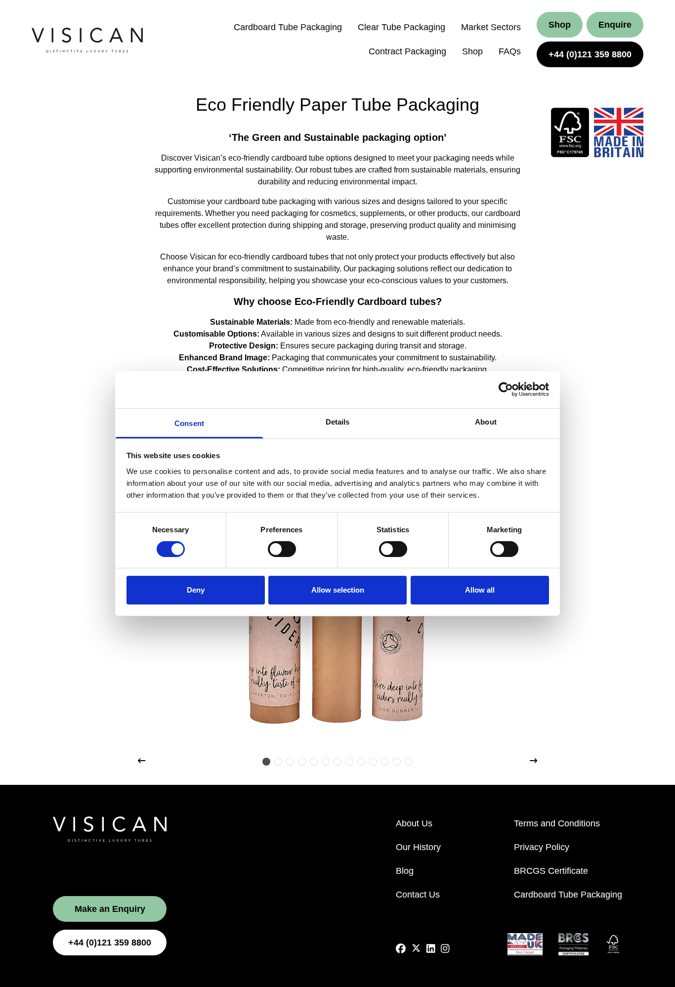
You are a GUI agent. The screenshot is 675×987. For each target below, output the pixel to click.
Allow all (480, 590)
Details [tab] (338, 421)
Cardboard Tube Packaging (288, 27)
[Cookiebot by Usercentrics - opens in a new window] (506, 389)
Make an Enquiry (110, 909)
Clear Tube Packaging (401, 27)
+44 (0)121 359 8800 (590, 54)
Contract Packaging (407, 51)
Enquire (615, 25)
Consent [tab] (189, 423)
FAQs (510, 51)
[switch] (282, 549)
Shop (472, 51)
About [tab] (486, 421)
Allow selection (337, 590)
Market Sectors (491, 27)
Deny (196, 590)
